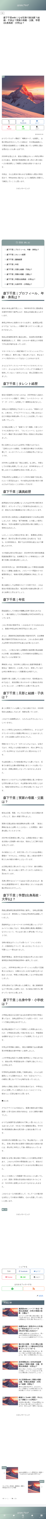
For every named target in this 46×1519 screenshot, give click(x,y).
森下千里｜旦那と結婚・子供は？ (19, 269)
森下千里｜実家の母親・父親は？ (19, 274)
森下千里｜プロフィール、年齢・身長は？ (23, 249)
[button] (37, 127)
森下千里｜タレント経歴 (16, 254)
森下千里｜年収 (13, 264)
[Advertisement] (23, 49)
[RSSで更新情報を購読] (33, 1289)
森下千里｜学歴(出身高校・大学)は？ (21, 279)
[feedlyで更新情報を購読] (12, 1289)
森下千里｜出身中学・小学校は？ (19, 284)
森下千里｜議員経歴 (14, 259)
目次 (21, 242)
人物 (5, 1209)
